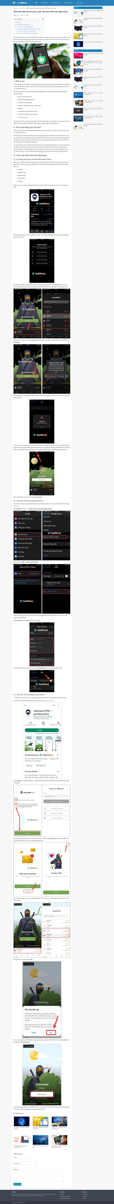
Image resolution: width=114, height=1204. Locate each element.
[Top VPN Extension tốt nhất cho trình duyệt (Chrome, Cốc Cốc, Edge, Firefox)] (79, 63)
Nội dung (15, 1169)
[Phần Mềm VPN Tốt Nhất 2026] (22, 2)
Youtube (85, 1196)
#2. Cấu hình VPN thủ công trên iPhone (26, 31)
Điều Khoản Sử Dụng (65, 1196)
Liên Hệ (62, 1194)
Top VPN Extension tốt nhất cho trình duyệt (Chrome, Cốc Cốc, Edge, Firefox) (93, 63)
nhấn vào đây (49, 700)
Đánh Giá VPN (55, 2)
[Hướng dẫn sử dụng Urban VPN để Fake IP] (79, 55)
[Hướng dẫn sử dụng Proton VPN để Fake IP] (79, 28)
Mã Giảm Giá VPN (68, 2)
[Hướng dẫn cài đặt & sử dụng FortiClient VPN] (79, 94)
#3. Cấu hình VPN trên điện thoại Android (27, 33)
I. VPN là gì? (18, 22)
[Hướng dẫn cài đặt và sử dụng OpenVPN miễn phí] (79, 102)
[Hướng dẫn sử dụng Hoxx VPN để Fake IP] (79, 36)
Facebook (85, 1194)
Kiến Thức (79, 2)
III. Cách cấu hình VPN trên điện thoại (24, 26)
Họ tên (15, 1157)
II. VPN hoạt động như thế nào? (22, 24)
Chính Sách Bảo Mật (65, 1198)
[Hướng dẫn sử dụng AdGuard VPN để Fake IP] (79, 20)
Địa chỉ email (16, 1163)
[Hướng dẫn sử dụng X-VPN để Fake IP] (79, 44)
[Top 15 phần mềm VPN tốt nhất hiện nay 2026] (79, 71)
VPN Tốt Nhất (44, 2)
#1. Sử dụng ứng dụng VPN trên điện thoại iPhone (29, 29)
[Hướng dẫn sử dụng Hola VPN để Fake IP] (79, 110)
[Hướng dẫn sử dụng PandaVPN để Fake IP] (79, 12)
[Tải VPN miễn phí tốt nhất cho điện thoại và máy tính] (79, 118)
